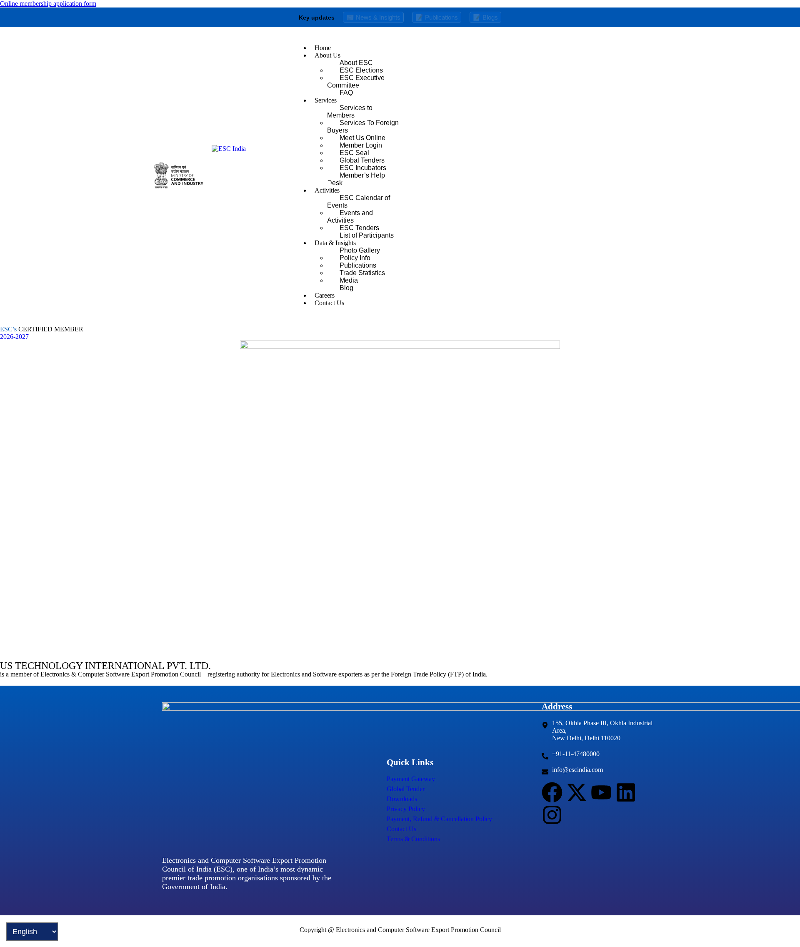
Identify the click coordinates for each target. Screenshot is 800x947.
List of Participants (367, 235)
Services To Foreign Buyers (363, 126)
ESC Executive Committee (356, 81)
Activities (327, 190)
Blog (346, 287)
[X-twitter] (576, 792)
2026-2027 (14, 336)
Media (349, 280)
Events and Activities (350, 216)
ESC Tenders (359, 227)
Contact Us (329, 302)
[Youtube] (601, 792)
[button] (476, 55)
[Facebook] (552, 792)
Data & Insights (335, 242)
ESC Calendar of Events (358, 201)
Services (326, 100)
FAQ (346, 92)
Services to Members (349, 111)
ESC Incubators (363, 167)
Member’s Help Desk (356, 179)
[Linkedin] (625, 792)
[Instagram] (552, 814)
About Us (327, 55)
